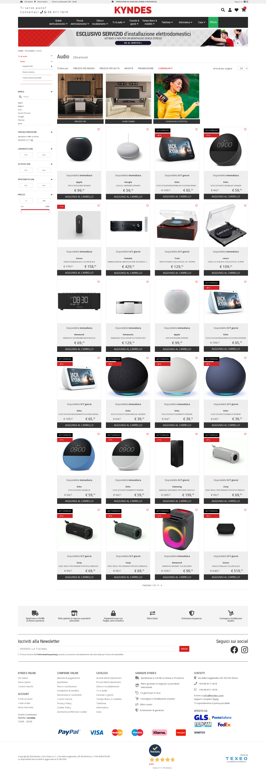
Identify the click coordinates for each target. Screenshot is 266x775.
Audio (22, 61)
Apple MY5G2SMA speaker (79, 185)
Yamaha (128, 258)
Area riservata (25, 707)
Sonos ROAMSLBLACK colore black (79, 262)
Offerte (213, 22)
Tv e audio (101, 690)
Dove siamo (42, 1)
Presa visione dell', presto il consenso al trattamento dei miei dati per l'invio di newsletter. (72, 654)
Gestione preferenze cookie (72, 711)
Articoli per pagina (223, 68)
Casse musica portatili (32, 78)
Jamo (20, 123)
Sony (225, 486)
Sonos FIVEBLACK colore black (226, 566)
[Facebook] (245, 2)
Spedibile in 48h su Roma (28, 136)
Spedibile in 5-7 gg (25, 140)
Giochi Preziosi (24, 113)
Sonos (79, 258)
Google (21, 116)
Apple (20, 103)
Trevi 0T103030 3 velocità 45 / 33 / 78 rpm (177, 262)
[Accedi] (230, 9)
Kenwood (79, 334)
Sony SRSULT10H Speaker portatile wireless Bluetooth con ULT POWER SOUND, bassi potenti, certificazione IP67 (128, 566)
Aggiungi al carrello (79, 196)
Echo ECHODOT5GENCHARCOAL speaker (128, 414)
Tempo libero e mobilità (108, 698)
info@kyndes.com (213, 695)
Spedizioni (62, 682)
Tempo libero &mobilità (149, 22)
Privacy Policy (64, 703)
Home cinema (28, 72)
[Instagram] (247, 2)
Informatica (184, 22)
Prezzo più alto (110, 68)
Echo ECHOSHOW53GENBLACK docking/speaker (177, 185)
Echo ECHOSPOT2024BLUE (79, 490)
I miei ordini (24, 703)
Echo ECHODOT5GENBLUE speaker (226, 414)
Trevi (177, 258)
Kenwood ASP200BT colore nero (177, 566)
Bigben (21, 106)
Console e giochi (104, 694)
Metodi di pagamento (68, 677)
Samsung (177, 486)
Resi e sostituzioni (67, 686)
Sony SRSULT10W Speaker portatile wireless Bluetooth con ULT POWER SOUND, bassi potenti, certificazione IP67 (226, 490)
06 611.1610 (58, 12)
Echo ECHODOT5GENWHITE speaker (177, 414)
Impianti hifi (28, 66)
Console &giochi (134, 22)
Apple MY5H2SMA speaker (177, 338)
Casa (200, 22)
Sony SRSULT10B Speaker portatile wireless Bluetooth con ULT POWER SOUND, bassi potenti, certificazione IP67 (80, 566)
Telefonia (166, 22)
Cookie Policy (64, 707)
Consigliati (165, 68)
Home (20, 51)
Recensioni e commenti (69, 694)
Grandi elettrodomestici (108, 677)
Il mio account (25, 698)
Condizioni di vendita (68, 690)
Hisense (21, 120)
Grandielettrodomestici (57, 22)
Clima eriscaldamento (99, 22)
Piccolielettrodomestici (79, 22)
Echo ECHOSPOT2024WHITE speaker (128, 490)
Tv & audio (118, 22)
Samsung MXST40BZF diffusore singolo (177, 490)
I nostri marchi (25, 686)
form (216, 698)
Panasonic (128, 334)
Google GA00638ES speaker (128, 185)
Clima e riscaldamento (107, 686)
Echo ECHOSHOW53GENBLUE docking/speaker (226, 338)
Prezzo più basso (84, 68)
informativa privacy (47, 654)
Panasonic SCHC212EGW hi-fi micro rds (128, 338)
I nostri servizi (64, 698)
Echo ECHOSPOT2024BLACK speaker (226, 185)
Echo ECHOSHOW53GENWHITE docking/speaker (79, 414)
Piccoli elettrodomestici (108, 682)
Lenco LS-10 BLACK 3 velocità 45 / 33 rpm (226, 262)
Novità (129, 68)
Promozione (145, 68)
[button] (35, 92)
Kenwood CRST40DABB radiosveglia (79, 338)
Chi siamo (28, 1)
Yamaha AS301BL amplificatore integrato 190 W (128, 262)
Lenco (226, 258)
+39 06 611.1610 (208, 683)
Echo (20, 109)
